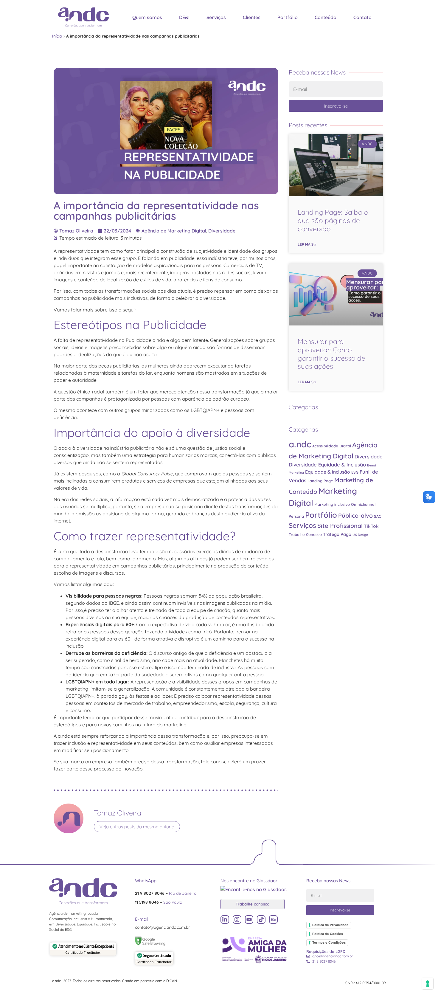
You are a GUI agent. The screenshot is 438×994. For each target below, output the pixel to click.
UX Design (360, 535)
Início (57, 35)
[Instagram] (237, 919)
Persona (296, 516)
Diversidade (221, 231)
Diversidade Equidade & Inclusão (327, 464)
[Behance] (273, 919)
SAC (377, 516)
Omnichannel (363, 504)
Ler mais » (307, 244)
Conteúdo (325, 17)
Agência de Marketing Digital (174, 231)
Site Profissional (340, 525)
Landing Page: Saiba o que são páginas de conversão (333, 220)
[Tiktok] (261, 919)
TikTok (371, 526)
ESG (354, 472)
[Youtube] (249, 919)
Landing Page (320, 480)
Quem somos (147, 17)
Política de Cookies (327, 934)
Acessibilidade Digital (331, 445)
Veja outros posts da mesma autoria (137, 826)
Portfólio (287, 17)
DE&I (184, 17)
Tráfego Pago (337, 534)
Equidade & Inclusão (327, 472)
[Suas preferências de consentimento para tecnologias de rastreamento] (427, 983)
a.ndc (300, 444)
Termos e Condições (329, 942)
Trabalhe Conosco (305, 534)
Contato (362, 17)
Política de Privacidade (330, 925)
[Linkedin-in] (224, 919)
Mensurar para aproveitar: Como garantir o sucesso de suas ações (331, 353)
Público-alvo (355, 515)
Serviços (216, 17)
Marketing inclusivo (332, 504)
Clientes (251, 17)
